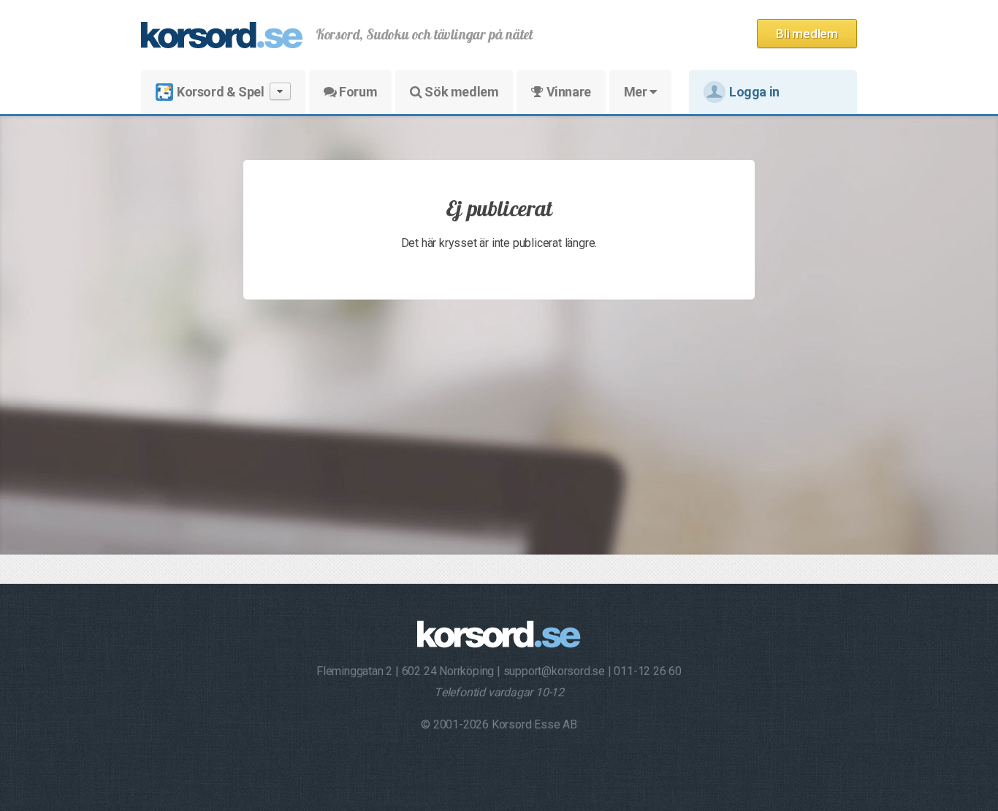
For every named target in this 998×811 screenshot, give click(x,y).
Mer (637, 91)
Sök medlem (460, 91)
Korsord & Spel (220, 91)
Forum (357, 91)
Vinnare (567, 91)
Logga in (754, 91)
